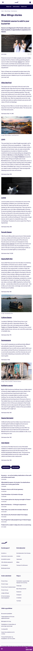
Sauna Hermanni (7, 418)
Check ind (24, 6)
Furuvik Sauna (6, 232)
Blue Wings (7, 11)
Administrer (16, 6)
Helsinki (20, 62)
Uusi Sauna (5, 443)
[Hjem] (16, 2)
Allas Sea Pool (6, 82)
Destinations (14, 11)
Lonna (3, 198)
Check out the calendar (7, 243)
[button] (2, 2)
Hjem (2, 11)
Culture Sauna (6, 317)
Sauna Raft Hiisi (6, 259)
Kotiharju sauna (7, 385)
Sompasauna (6, 340)
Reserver (8, 6)
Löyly (3, 139)
